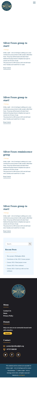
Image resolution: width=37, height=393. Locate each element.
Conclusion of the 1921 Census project (18, 259)
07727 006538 (12, 349)
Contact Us (7, 311)
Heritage (6, 49)
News (5, 313)
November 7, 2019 (14, 104)
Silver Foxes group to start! (15, 44)
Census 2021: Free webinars (15, 265)
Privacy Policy (8, 316)
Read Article (7, 68)
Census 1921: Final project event (16, 262)
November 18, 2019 (15, 49)
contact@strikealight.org (15, 346)
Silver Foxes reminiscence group (17, 153)
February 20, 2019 (14, 158)
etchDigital (22, 375)
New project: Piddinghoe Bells (16, 256)
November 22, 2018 (15, 212)
